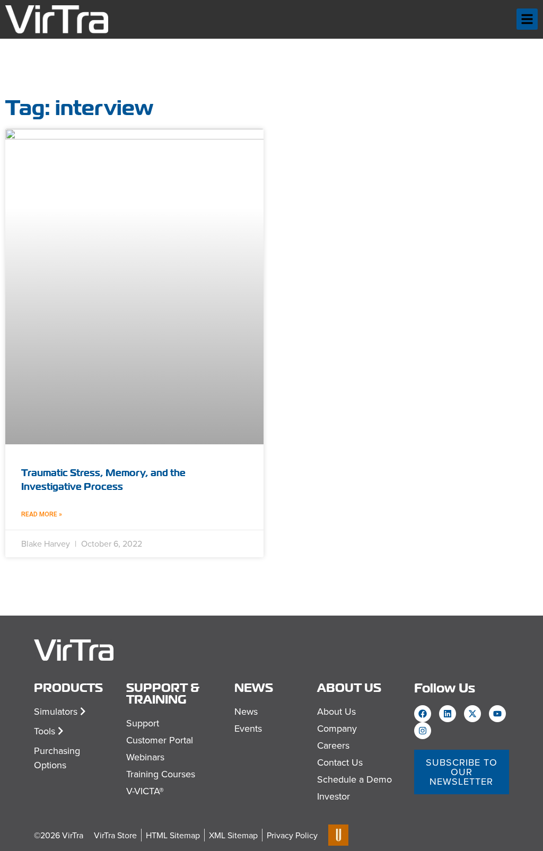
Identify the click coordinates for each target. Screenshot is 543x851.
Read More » (41, 514)
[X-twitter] (472, 713)
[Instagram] (422, 730)
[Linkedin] (447, 713)
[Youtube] (497, 713)
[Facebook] (422, 713)
